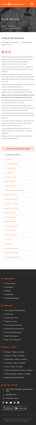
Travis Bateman (12, 253)
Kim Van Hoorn (11, 208)
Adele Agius (10, 186)
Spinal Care (9, 314)
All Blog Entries (12, 155)
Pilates (8, 239)
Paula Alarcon (11, 226)
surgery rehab (12, 248)
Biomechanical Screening (14, 329)
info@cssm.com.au (12, 398)
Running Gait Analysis (13, 332)
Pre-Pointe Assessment (13, 325)
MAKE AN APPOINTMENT (14, 377)
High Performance (11, 336)
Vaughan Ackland (12, 257)
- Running (9, 172)
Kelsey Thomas (11, 204)
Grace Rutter (11, 199)
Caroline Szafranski (14, 190)
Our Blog (12, 26)
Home (4, 26)
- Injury (8, 159)
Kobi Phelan (10, 212)
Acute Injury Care (11, 318)
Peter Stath (10, 230)
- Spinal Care (14, 42)
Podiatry (9, 244)
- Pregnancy (10, 168)
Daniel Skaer (11, 195)
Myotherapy (10, 217)
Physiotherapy (11, 235)
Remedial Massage (12, 298)
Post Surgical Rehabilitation (15, 310)
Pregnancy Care (11, 321)
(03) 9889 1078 (11, 394)
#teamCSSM (10, 181)
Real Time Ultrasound (13, 340)
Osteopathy (10, 221)
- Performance (11, 163)
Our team (4, 136)
